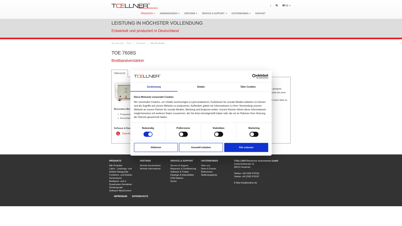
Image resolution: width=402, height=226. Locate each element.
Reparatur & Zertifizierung (183, 168)
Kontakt (260, 13)
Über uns (205, 165)
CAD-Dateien (176, 178)
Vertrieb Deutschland (150, 165)
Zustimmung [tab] (154, 86)
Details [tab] (201, 86)
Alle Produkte (157, 43)
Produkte (140, 43)
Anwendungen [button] (169, 13)
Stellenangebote (209, 175)
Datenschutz (140, 196)
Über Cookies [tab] (248, 86)
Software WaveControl (120, 190)
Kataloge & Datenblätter (182, 175)
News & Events (208, 168)
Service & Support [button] (213, 13)
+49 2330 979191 (250, 173)
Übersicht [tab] (119, 73)
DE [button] (287, 5)
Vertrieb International (150, 168)
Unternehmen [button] (240, 13)
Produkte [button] (147, 13)
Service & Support (179, 165)
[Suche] (274, 5)
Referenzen (207, 171)
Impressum (120, 196)
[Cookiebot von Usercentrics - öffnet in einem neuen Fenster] (254, 76)
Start (129, 43)
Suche (173, 181)
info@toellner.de (249, 182)
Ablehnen (156, 147)
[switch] (183, 134)
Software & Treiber (179, 171)
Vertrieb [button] (190, 13)
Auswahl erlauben (201, 147)
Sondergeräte (116, 187)
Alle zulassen (246, 147)
